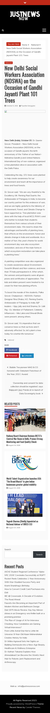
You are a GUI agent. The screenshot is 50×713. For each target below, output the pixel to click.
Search (7, 549)
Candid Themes (33, 707)
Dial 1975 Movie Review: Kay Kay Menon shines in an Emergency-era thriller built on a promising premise (24, 613)
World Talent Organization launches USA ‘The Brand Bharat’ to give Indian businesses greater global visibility (23, 481)
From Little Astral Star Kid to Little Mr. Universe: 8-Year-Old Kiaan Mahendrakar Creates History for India (23, 634)
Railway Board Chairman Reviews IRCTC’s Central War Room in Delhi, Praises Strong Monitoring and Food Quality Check (24, 438)
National (8, 63)
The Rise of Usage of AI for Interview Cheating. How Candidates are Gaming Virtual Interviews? (22, 623)
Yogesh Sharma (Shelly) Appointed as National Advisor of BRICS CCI (22, 523)
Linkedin (28, 355)
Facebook (12, 350)
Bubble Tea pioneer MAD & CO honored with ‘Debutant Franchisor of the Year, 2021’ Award (24, 370)
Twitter (27, 350)
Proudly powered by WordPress (21, 704)
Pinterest (12, 355)
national (11, 340)
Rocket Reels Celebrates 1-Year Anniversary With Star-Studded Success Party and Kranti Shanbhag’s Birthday (24, 582)
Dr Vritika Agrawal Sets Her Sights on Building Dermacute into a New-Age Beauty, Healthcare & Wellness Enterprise (24, 644)
